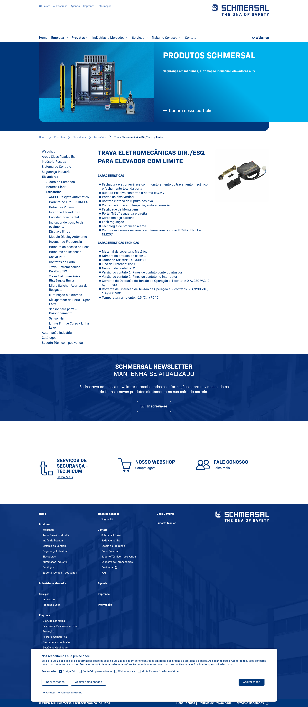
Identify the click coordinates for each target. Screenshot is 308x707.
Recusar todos (55, 682)
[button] (44, 6)
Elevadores (79, 137)
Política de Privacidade (71, 692)
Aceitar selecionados (88, 682)
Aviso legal (51, 692)
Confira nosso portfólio (190, 110)
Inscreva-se (157, 406)
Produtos (59, 137)
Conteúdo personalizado (97, 671)
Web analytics (126, 671)
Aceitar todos (251, 682)
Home (42, 137)
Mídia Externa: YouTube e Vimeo (161, 671)
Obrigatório (69, 671)
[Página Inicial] (240, 10)
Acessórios (100, 137)
